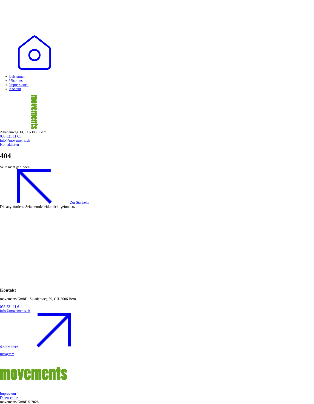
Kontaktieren (9, 144)
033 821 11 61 (10, 136)
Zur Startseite (79, 202)
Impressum (8, 393)
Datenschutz (9, 398)
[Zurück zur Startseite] (34, 69)
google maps (9, 346)
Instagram (7, 354)
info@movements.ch (15, 140)
